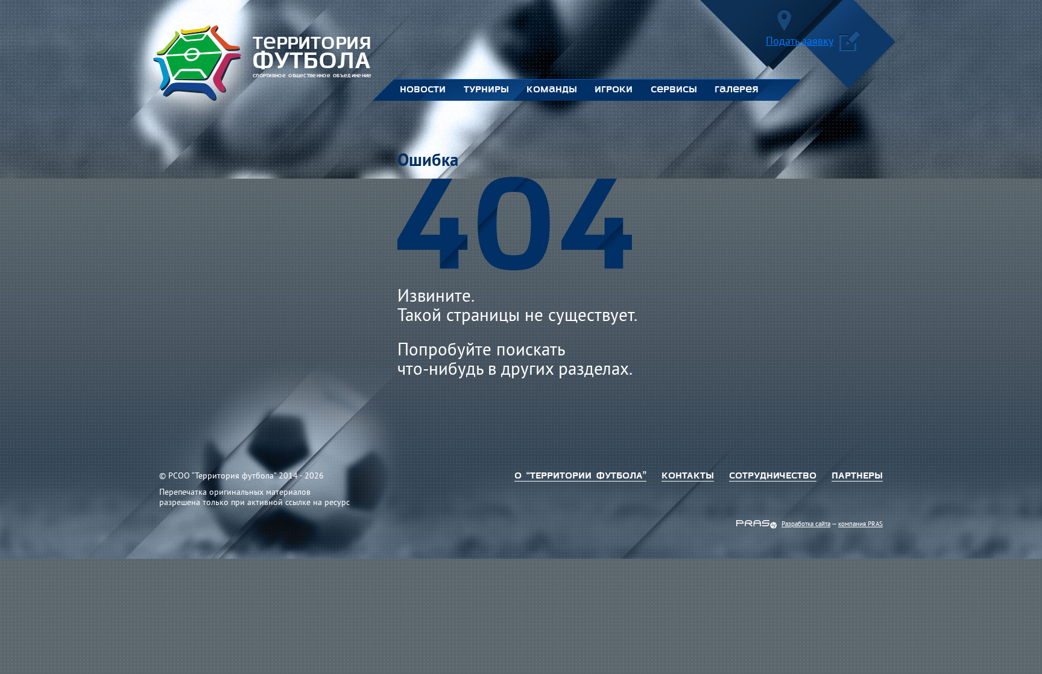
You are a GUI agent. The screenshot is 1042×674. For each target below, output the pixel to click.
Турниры (486, 90)
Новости (423, 90)
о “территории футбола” (580, 476)
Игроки (614, 90)
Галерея (737, 90)
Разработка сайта (806, 524)
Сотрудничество (772, 476)
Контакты (688, 476)
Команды (551, 90)
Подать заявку (799, 42)
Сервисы (673, 90)
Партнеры (857, 476)
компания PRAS (860, 524)
